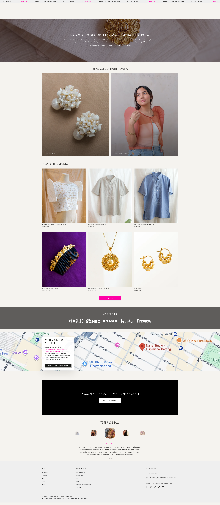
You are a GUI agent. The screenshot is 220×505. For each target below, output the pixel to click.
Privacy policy (65, 496)
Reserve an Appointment (58, 365)
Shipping (79, 476)
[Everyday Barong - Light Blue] (156, 196)
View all (110, 298)
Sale (43, 482)
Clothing (45, 470)
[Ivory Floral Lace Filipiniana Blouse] (64, 196)
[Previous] (73, 433)
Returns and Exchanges (83, 482)
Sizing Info (79, 473)
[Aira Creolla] (156, 259)
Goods (44, 476)
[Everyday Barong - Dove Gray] (110, 196)
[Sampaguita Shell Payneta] (64, 259)
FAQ (77, 479)
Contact (78, 485)
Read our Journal (110, 400)
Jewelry (44, 473)
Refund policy (57, 496)
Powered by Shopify (47, 496)
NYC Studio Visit (81, 470)
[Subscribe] (177, 471)
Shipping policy (84, 496)
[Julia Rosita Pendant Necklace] (110, 259)
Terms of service (75, 496)
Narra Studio (50, 493)
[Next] (146, 433)
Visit (43, 479)
